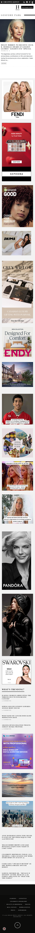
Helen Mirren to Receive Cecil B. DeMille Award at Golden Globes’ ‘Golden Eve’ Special (17, 47)
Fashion (13, 898)
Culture (4, 63)
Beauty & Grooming (14, 904)
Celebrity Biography (18, 901)
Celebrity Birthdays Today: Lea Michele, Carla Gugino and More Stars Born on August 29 (17, 856)
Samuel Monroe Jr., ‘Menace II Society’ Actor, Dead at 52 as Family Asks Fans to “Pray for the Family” (16, 875)
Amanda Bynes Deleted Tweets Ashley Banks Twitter (16, 726)
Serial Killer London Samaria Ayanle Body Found (16, 707)
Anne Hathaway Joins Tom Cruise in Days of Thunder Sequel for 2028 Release (17, 837)
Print (13, 910)
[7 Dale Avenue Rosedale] (17, 374)
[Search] (24, 2)
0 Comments (6, 701)
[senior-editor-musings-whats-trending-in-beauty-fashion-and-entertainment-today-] (17, 443)
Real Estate (12, 907)
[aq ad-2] (17, 785)
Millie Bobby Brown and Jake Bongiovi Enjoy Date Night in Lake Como (15, 846)
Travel (28, 904)
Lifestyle (23, 898)
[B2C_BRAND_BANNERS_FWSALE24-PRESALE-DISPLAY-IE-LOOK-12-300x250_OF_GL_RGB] (16, 672)
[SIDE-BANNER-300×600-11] (17, 625)
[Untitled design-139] (16, 560)
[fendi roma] (17, 99)
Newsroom (22, 910)
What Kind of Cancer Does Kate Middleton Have (16, 716)
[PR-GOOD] (17, 206)
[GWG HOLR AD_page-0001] (17, 292)
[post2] (17, 751)
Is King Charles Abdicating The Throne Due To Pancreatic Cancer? (16, 697)
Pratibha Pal (4, 50)
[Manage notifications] (4, 928)
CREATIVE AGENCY (11, 2)
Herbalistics (24, 907)
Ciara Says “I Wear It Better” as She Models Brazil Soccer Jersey (16, 865)
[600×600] (17, 342)
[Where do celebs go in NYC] (17, 814)
